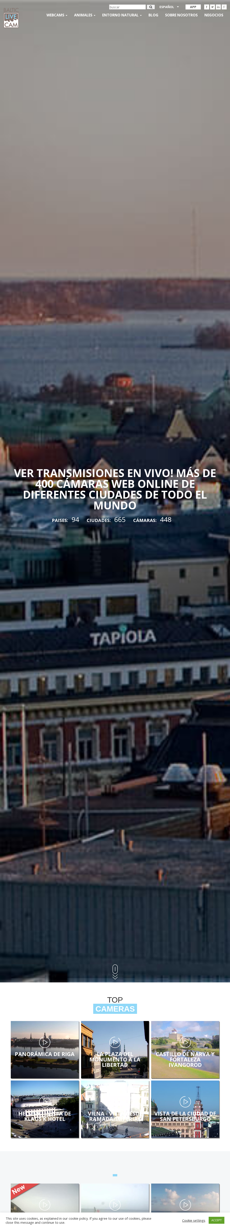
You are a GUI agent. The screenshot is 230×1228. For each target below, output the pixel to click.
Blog (153, 15)
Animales (83, 15)
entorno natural (120, 15)
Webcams (55, 15)
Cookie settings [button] (193, 1220)
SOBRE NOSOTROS (181, 15)
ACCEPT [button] (216, 1220)
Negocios (213, 15)
